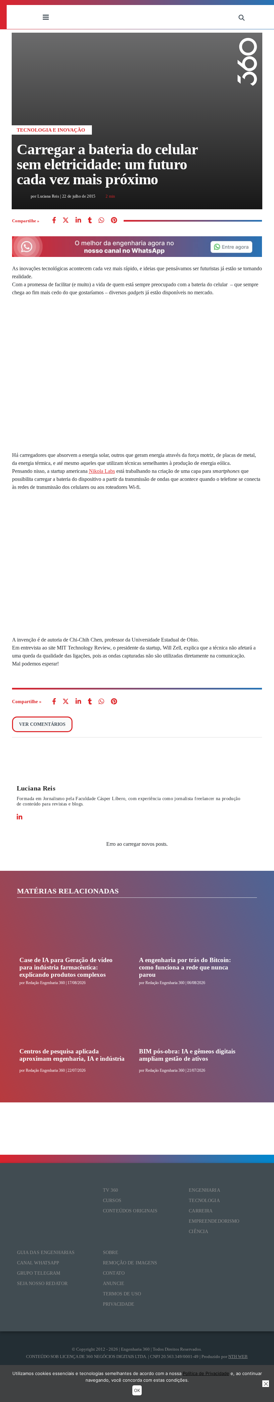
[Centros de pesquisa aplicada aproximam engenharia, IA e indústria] (72, 1022)
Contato (114, 1273)
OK (137, 1390)
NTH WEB (238, 1356)
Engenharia (204, 1190)
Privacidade (119, 1304)
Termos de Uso (122, 1293)
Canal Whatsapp (38, 1262)
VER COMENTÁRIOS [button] (42, 724)
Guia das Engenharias (46, 1252)
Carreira (201, 1210)
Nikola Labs (102, 471)
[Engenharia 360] (143, 17)
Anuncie (113, 1283)
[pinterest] (114, 221)
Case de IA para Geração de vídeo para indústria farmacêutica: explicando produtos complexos (66, 967)
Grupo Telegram (38, 1273)
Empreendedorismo (214, 1221)
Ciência (198, 1231)
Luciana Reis (36, 788)
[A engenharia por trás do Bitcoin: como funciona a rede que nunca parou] (191, 931)
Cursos (112, 1200)
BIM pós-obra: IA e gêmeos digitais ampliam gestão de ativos (187, 1055)
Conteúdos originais (130, 1210)
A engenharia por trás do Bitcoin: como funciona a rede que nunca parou (185, 967)
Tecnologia (204, 1200)
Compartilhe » (25, 220)
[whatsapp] (78, 221)
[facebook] (54, 221)
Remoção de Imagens (130, 1262)
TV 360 (110, 1190)
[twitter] (65, 221)
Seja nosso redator (42, 1283)
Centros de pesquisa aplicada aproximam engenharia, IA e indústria (72, 1055)
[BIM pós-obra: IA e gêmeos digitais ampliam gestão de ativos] (191, 1022)
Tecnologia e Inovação (51, 130)
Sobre (110, 1252)
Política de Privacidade (206, 1373)
